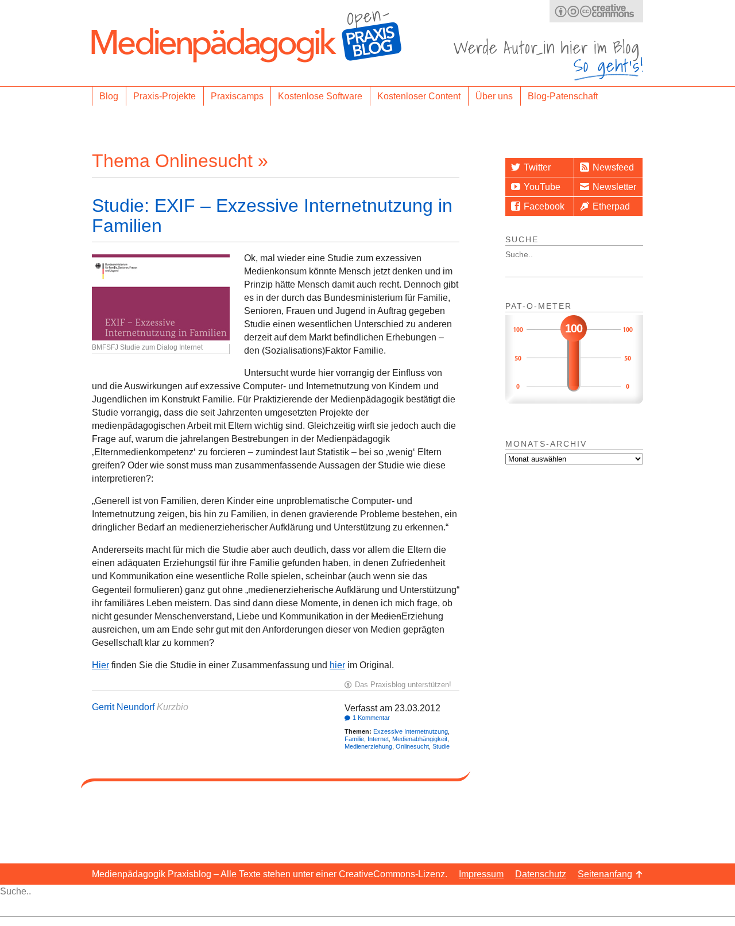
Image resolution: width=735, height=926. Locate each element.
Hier (100, 665)
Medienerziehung (368, 746)
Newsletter (614, 187)
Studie (441, 746)
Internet (378, 738)
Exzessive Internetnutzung (410, 731)
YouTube (542, 187)
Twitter (537, 167)
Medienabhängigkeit (419, 738)
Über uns (494, 96)
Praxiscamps (237, 96)
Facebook (544, 206)
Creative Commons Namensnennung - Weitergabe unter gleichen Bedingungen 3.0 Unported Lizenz (596, 11)
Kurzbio (172, 707)
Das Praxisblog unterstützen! (403, 684)
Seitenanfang (605, 874)
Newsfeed (613, 167)
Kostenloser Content (419, 96)
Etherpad (611, 206)
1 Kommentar (371, 717)
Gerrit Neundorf (123, 707)
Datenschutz (540, 874)
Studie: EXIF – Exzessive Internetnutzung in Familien (272, 215)
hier (337, 665)
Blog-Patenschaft (563, 96)
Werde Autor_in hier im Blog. (548, 59)
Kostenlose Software (320, 96)
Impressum (481, 874)
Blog (108, 96)
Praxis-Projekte (164, 96)
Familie (354, 738)
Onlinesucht (412, 746)
